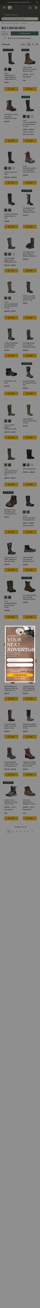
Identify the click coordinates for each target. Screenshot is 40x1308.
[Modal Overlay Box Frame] (20, 654)
